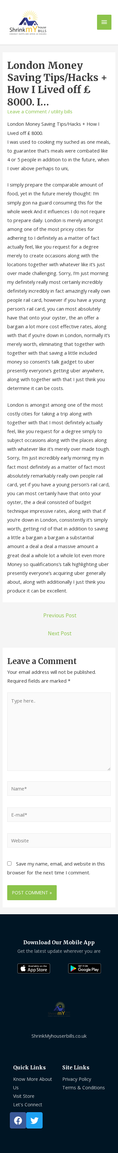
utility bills (61, 111)
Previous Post (59, 615)
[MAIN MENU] (104, 22)
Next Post (59, 633)
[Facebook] (18, 1120)
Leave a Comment (27, 111)
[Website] (58, 841)
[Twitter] (34, 1120)
